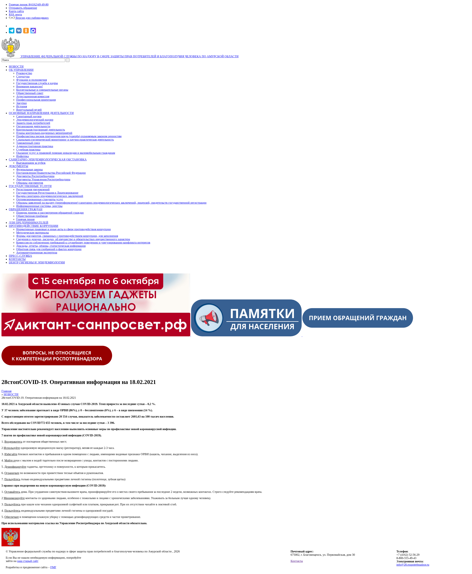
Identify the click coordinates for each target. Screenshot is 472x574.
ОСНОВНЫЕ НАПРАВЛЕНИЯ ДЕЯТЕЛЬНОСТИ (41, 113)
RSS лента (15, 14)
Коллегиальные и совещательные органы (42, 89)
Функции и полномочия (31, 79)
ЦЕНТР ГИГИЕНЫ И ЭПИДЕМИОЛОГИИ (37, 262)
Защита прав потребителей (33, 123)
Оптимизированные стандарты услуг (39, 199)
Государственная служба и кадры (37, 83)
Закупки (21, 103)
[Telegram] (12, 32)
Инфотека (22, 156)
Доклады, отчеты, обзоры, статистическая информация (51, 245)
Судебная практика (28, 149)
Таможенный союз (28, 142)
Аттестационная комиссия (32, 96)
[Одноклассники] (26, 32)
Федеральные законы (29, 169)
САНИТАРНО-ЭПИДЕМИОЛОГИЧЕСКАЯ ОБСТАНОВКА (48, 159)
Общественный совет (29, 93)
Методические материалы (32, 232)
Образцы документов (29, 182)
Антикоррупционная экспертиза (36, 252)
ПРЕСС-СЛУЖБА (20, 255)
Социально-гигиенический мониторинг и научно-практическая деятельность (65, 139)
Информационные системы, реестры (39, 206)
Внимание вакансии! (29, 86)
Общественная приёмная (32, 216)
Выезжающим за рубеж (31, 162)
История (21, 106)
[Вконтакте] (19, 32)
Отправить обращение (23, 7)
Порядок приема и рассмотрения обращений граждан (50, 212)
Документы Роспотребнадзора (35, 176)
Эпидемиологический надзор (34, 119)
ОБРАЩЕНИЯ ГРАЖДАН (25, 209)
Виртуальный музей (29, 109)
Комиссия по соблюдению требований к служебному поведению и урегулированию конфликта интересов (83, 242)
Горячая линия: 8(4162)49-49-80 (28, 4)
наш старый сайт (27, 561)
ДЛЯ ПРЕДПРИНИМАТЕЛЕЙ (28, 222)
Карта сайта (16, 11)
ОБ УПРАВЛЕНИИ (21, 69)
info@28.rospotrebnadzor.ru (412, 564)
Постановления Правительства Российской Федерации (51, 172)
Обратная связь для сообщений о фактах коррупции (48, 249)
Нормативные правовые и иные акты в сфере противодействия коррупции (63, 229)
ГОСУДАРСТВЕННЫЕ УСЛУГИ (30, 186)
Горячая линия (25, 219)
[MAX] (33, 32)
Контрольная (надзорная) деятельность (40, 129)
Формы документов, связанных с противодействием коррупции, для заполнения (67, 235)
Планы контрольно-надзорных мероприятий (44, 133)
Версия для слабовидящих (32, 17)
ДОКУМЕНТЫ (18, 166)
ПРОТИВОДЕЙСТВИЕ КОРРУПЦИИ (33, 225)
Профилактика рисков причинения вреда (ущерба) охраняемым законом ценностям (69, 136)
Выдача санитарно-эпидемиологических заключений (49, 196)
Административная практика (34, 146)
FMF (53, 567)
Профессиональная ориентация (36, 99)
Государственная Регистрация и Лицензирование (47, 192)
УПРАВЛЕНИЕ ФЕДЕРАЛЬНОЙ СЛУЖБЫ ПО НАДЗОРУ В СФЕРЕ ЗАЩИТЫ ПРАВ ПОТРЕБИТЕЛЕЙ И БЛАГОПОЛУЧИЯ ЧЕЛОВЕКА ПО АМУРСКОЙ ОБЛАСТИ (130, 56)
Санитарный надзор (28, 116)
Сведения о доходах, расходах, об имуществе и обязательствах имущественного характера (73, 239)
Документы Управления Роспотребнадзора (43, 179)
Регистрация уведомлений (33, 189)
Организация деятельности (33, 126)
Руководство (24, 73)
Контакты (297, 561)
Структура (23, 76)
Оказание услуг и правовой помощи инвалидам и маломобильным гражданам (65, 152)
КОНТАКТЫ (17, 259)
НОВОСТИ (16, 66)
